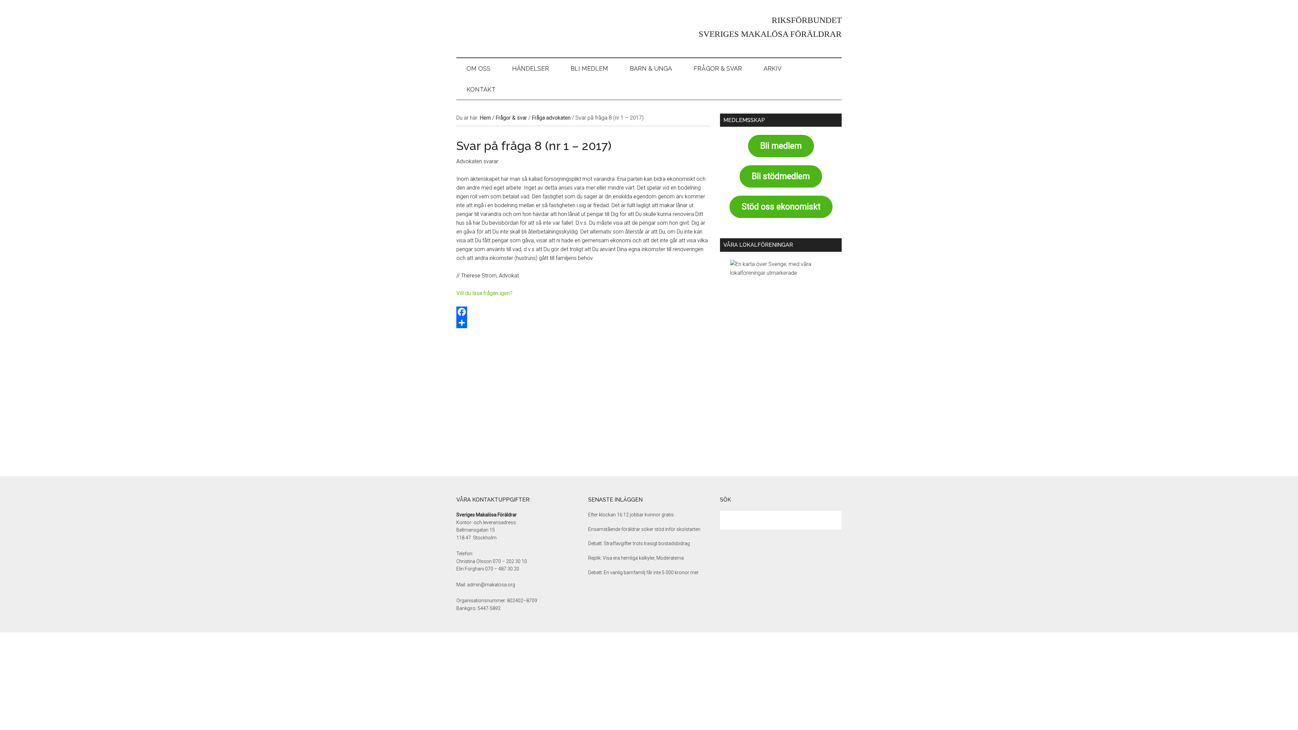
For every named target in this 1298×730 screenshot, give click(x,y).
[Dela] (583, 322)
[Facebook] (583, 312)
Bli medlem (781, 146)
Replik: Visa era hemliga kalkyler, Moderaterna (636, 558)
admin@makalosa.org (491, 584)
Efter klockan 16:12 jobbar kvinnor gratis (631, 514)
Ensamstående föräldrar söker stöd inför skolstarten (644, 529)
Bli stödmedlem (781, 176)
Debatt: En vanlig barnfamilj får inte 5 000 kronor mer (643, 572)
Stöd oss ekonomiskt (781, 207)
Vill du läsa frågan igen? (484, 293)
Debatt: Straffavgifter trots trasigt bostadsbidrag (639, 543)
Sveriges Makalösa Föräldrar (520, 29)
